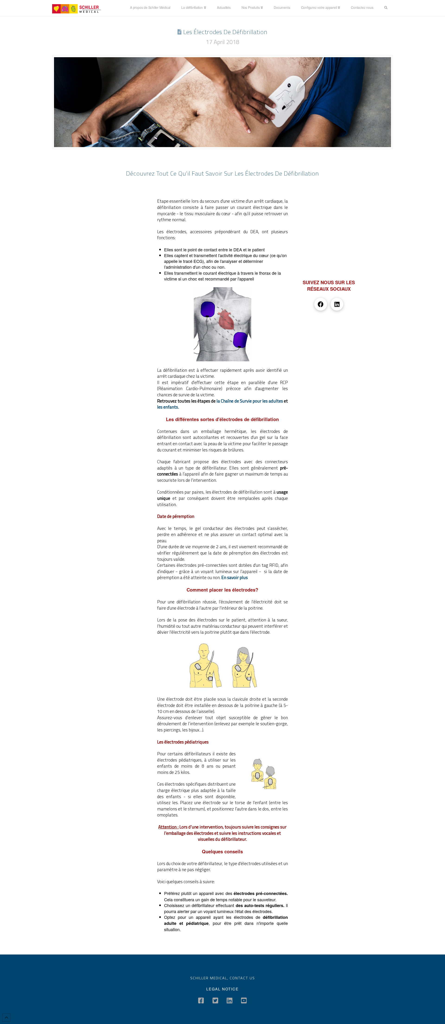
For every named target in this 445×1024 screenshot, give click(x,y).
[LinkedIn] (229, 1000)
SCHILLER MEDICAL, (210, 978)
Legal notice (222, 989)
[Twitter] (215, 1000)
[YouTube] (244, 1000)
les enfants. (168, 406)
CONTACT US (242, 978)
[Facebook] (201, 1000)
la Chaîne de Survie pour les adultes (250, 400)
